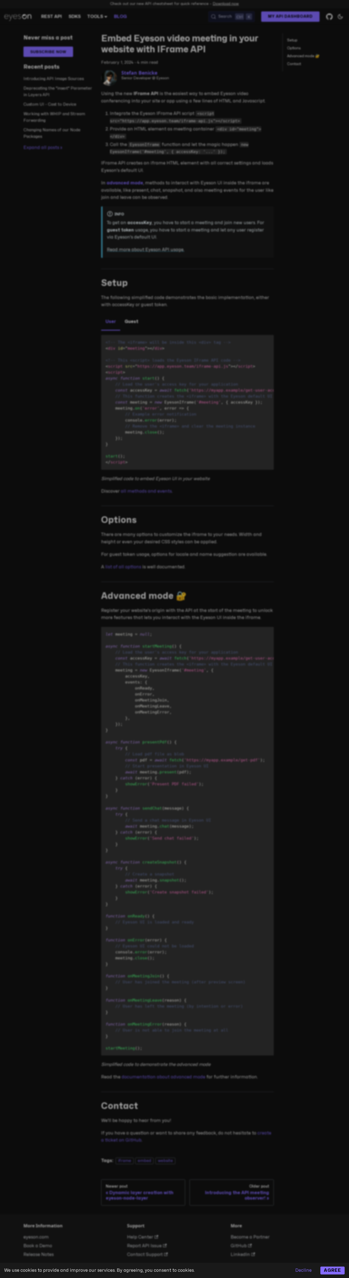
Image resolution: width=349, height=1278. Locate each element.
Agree (332, 1270)
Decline (303, 1270)
